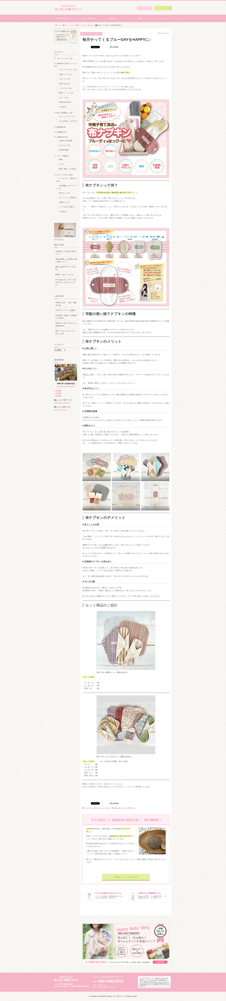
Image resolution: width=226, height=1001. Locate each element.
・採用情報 (57, 396)
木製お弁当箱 (64, 102)
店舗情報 (60, 132)
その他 (61, 107)
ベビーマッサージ (63, 58)
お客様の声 (113, 18)
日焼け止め (63, 84)
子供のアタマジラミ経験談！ (66, 310)
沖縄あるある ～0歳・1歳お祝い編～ (66, 304)
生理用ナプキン (131, 808)
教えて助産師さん (89, 18)
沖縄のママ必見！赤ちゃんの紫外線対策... (66, 324)
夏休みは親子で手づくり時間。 (65, 268)
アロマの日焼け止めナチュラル (108, 893)
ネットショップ (161, 8)
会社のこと (63, 193)
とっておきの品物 (65, 207)
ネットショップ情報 (66, 197)
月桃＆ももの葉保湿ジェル (149, 893)
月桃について (64, 74)
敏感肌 (115, 808)
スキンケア (63, 79)
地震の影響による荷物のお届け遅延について (66, 260)
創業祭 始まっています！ (65, 274)
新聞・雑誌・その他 (66, 169)
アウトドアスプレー (66, 70)
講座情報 (60, 127)
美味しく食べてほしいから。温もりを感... (66, 332)
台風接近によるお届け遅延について (66, 252)
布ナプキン (121, 808)
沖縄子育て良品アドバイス (66, 18)
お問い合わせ (143, 8)
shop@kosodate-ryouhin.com (107, 987)
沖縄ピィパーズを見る (126, 877)
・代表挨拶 (57, 393)
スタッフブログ (160, 18)
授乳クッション (65, 93)
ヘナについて (64, 88)
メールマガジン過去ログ (92, 808)
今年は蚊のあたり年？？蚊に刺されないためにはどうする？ (66, 282)
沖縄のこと (63, 202)
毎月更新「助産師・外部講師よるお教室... (66, 316)
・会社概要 (57, 390)
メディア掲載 (136, 18)
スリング (62, 97)
